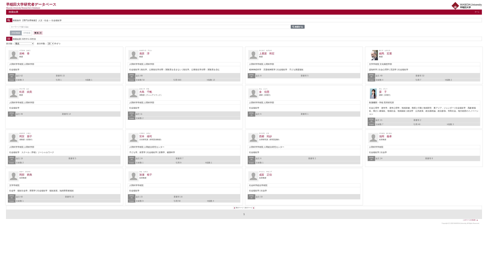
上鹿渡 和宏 (266, 53)
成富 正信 (265, 174)
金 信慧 (264, 91)
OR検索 (26, 33)
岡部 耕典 (25, 174)
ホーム (477, 12)
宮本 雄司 (145, 136)
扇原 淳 (144, 53)
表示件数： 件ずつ (48, 44)
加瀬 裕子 (145, 174)
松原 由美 (25, 91)
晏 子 (383, 91)
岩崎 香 (24, 53)
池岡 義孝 (385, 136)
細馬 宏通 (385, 53)
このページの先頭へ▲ (470, 220)
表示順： (10, 44)
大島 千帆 (145, 91)
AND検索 (16, 33)
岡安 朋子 (25, 136)
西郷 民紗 (265, 136)
